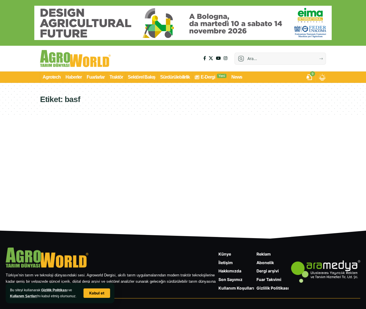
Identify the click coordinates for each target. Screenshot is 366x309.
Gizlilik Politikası (54, 290)
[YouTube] (218, 58)
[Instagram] (225, 58)
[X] (210, 58)
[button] (96, 293)
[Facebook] (204, 58)
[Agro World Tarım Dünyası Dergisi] (75, 58)
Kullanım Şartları (23, 296)
